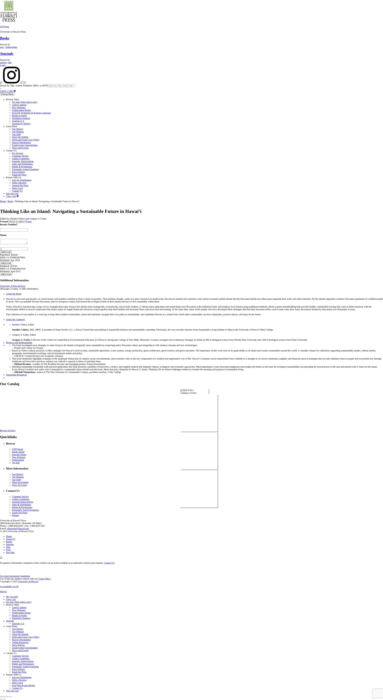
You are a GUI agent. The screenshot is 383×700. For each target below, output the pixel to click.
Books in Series (19, 115)
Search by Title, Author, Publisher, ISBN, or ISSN (23, 85)
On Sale (16, 462)
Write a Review (19, 183)
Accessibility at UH (9, 586)
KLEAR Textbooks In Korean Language (31, 113)
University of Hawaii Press (12, 286)
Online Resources (20, 642)
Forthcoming (18, 460)
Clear (29, 221)
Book (10, 201)
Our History (17, 129)
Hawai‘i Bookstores (21, 142)
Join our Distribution (21, 180)
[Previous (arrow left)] (1, 699)
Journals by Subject (21, 123)
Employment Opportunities (25, 145)
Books (4, 38)
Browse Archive (7, 430)
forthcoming (11, 47)
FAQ (8, 549)
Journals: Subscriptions (23, 161)
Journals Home (19, 454)
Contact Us (17, 191)
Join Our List (12, 193)
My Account (12, 596)
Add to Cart (6, 263)
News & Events (19, 485)
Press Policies (18, 172)
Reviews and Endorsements (19, 342)
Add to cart (6, 252)
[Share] (7, 696)
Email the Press (19, 174)
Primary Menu (7, 94)
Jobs (8, 547)
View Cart (11, 196)
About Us (10, 539)
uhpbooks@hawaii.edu (18, 528)
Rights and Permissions (23, 664)
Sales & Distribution (21, 504)
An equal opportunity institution (15, 576)
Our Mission (18, 131)
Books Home (18, 452)
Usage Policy (44, 578)
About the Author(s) (15, 319)
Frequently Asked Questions (25, 169)
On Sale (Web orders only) (24, 102)
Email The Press (19, 512)
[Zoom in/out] (1, 696)
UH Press (4, 26)
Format (4, 221)
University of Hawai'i (28, 581)
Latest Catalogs (19, 105)
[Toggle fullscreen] (4, 696)
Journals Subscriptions (22, 502)
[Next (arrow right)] (4, 699)
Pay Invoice (17, 153)
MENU (3, 591)
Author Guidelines (20, 158)
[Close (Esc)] (10, 696)
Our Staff (16, 134)
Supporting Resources (16, 375)
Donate (15, 515)
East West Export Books (23, 685)
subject (3, 62)
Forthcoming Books (21, 110)
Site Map (10, 552)
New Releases (18, 107)
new (2, 47)
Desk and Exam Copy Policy (25, 140)
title (10, 62)
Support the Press (20, 185)
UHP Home (17, 449)
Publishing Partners (21, 118)
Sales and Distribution (22, 164)
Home (3, 201)
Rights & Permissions (22, 166)
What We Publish (20, 137)
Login (3, 65)
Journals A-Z (18, 121)
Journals (6, 53)
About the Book (13, 294)
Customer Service (20, 156)
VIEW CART (6, 91)
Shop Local (17, 188)
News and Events (20, 148)
